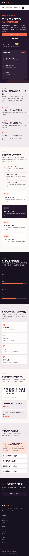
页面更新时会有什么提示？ (10, 466)
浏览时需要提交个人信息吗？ (11, 471)
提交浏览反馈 (4, 539)
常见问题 (4, 529)
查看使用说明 (4, 542)
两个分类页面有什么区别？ (10, 456)
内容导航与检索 (9, 7)
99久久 (7, 2)
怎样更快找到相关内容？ (9, 461)
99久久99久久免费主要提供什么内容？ (13, 444)
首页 (3, 7)
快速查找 (4, 531)
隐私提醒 (4, 533)
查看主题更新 (15, 38)
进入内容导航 (14, 34)
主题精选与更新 (17, 7)
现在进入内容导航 (14, 493)
